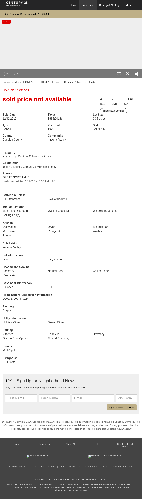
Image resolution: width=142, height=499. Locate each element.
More (131, 7)
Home (73, 5)
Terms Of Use (19, 467)
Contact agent (12, 74)
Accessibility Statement (79, 467)
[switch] (119, 74)
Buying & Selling (111, 7)
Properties (89, 7)
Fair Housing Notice (117, 467)
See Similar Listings (113, 111)
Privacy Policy (44, 467)
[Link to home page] (18, 5)
